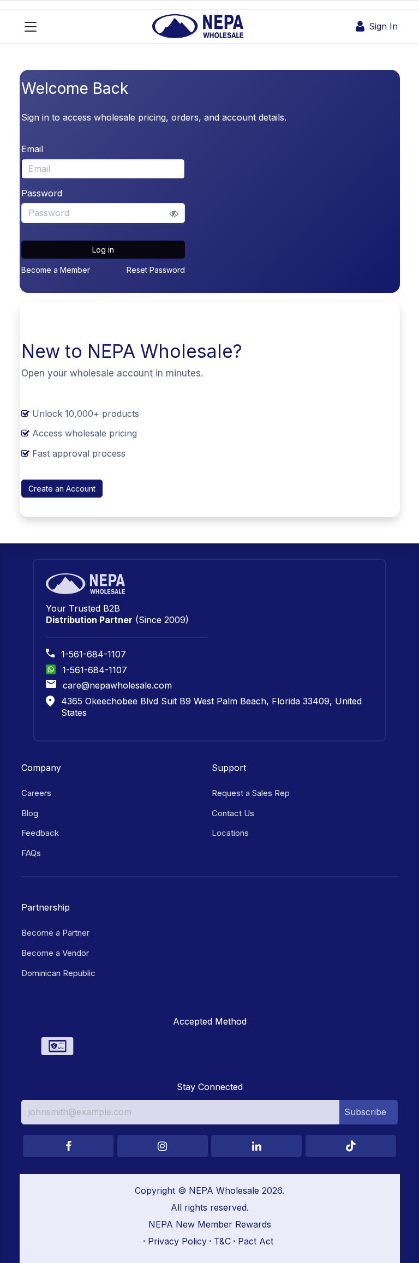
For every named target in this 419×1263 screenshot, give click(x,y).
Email (32, 148)
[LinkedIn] (256, 1146)
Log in (103, 249)
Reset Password (156, 269)
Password (41, 193)
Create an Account (61, 488)
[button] (368, 1112)
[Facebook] (68, 1146)
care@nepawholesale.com (117, 685)
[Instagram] (162, 1146)
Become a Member (55, 269)
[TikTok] (351, 1146)
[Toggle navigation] (30, 26)
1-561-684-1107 (93, 654)
